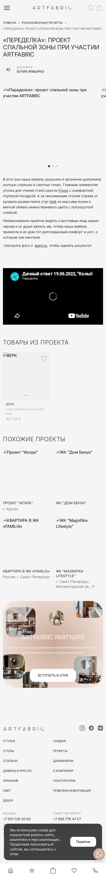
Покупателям (64, 781)
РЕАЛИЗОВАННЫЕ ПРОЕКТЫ (42, 23)
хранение (10, 781)
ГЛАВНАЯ (9, 23)
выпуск (41, 245)
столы (8, 751)
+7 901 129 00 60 (17, 819)
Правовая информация (72, 790)
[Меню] (7, 8)
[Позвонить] (95, 870)
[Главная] (10, 870)
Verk (53, 201)
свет (7, 790)
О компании (63, 771)
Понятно (83, 842)
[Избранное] (74, 870)
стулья (9, 741)
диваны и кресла (17, 771)
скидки (59, 741)
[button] (49, 166)
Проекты (60, 751)
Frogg (63, 190)
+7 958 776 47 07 (67, 819)
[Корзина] (99, 8)
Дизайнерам (63, 761)
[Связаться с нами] (99, 854)
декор (8, 800)
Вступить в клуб (53, 675)
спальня (10, 761)
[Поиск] (91, 8)
